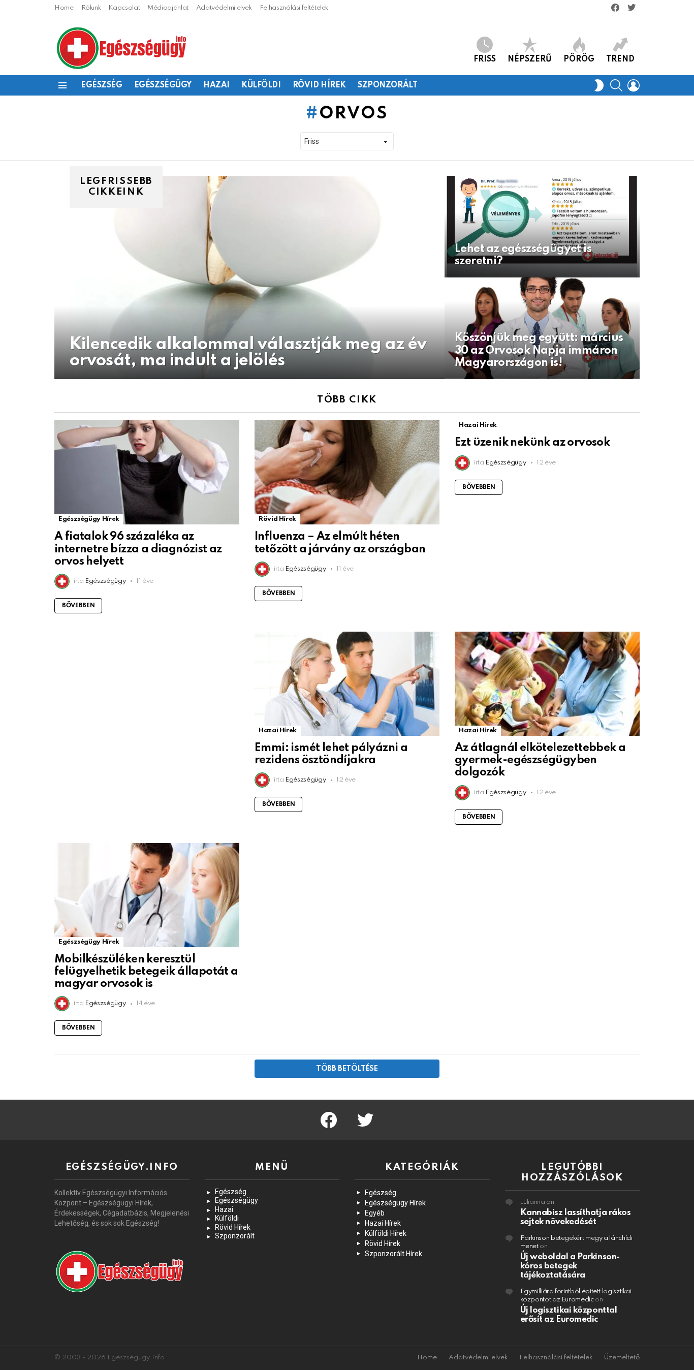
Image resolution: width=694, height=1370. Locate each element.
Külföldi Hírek (385, 1233)
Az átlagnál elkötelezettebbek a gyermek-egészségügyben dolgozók (540, 760)
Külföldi (261, 85)
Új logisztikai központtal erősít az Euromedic (568, 1315)
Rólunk (91, 8)
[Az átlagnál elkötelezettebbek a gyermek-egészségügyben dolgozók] (547, 684)
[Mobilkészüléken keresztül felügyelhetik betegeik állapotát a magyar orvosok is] (146, 895)
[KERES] (616, 85)
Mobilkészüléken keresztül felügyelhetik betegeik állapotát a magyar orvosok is (146, 971)
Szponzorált (387, 85)
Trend (620, 59)
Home (64, 8)
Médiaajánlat (167, 8)
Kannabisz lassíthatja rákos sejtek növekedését (575, 1217)
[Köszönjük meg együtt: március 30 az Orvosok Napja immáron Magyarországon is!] (542, 328)
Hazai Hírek (478, 425)
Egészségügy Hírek (88, 519)
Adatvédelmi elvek (224, 8)
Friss (485, 59)
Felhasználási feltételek (294, 8)
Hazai (216, 85)
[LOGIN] (633, 85)
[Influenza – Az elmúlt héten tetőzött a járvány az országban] (347, 472)
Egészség (101, 85)
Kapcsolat (124, 8)
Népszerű (530, 59)
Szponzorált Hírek (393, 1254)
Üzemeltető (622, 1357)
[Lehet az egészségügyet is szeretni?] (542, 226)
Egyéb (375, 1213)
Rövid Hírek (319, 85)
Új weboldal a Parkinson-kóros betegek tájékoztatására (570, 1266)
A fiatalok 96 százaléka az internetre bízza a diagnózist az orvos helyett (138, 549)
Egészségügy (163, 85)
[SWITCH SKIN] (599, 85)
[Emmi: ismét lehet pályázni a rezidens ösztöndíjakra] (347, 684)
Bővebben (78, 606)
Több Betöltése (347, 1068)
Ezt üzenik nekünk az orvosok (532, 442)
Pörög (578, 59)
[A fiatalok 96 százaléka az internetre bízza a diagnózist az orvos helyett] (146, 472)
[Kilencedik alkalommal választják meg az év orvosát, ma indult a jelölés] (249, 277)
